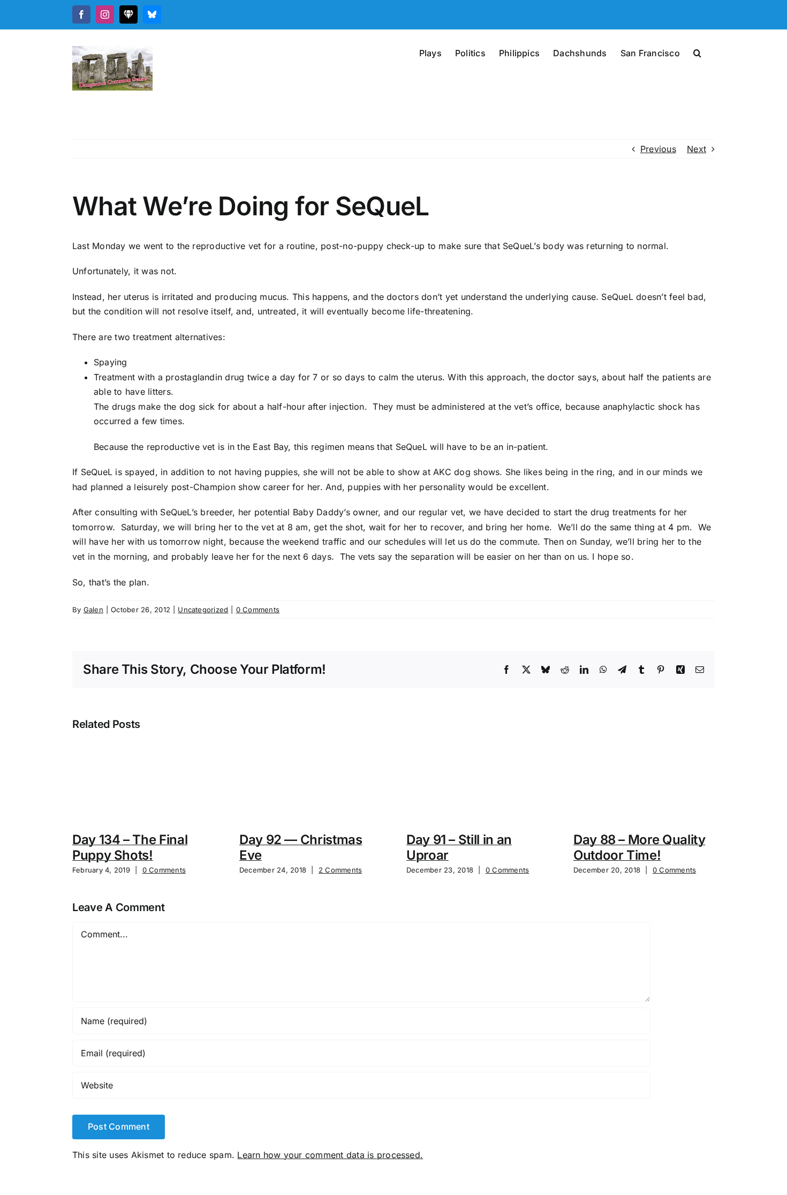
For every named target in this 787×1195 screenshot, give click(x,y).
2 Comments (340, 870)
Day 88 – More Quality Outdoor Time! (639, 847)
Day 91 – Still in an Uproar (459, 847)
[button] (697, 51)
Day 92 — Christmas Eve (300, 847)
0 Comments (257, 609)
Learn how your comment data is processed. (330, 1154)
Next (696, 149)
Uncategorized (203, 609)
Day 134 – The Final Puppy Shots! (129, 847)
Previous (658, 149)
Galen (93, 609)
